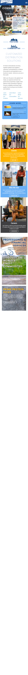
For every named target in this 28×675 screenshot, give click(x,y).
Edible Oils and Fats (17, 106)
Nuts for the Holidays (18, 111)
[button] (26, 2)
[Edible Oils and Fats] (7, 106)
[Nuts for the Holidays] (7, 113)
